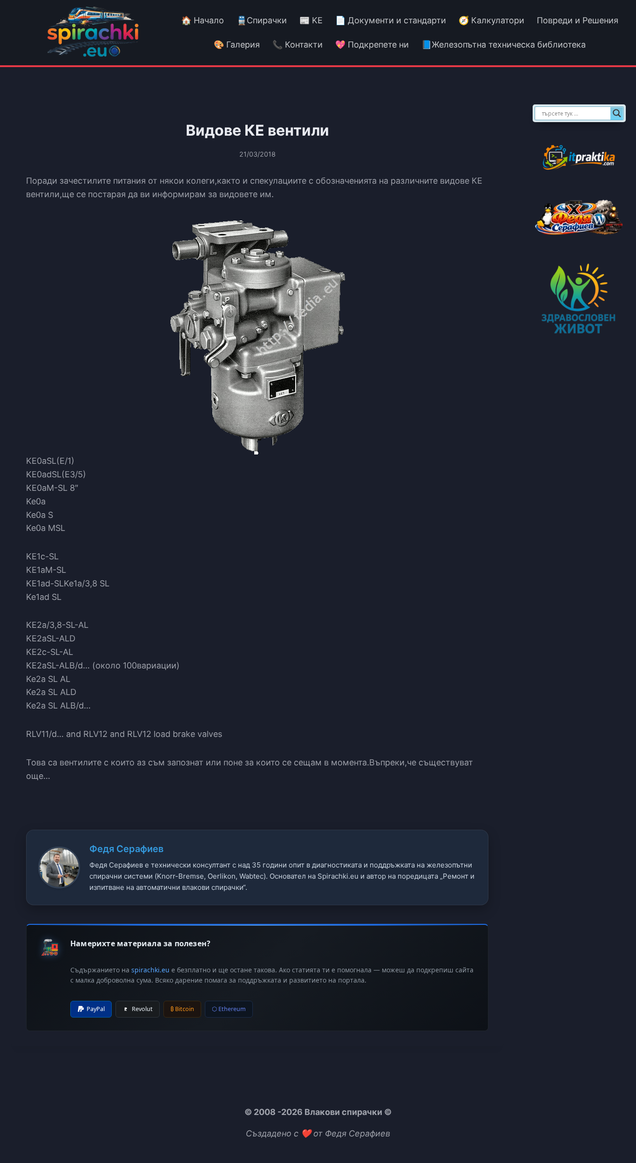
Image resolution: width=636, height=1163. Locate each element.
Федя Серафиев (126, 848)
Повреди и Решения (577, 20)
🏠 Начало (202, 20)
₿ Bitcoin (182, 1009)
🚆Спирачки (262, 20)
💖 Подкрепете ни (372, 44)
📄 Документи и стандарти (390, 20)
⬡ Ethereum (229, 1009)
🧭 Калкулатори (491, 20)
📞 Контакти (297, 44)
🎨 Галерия (237, 44)
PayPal (96, 1009)
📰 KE (311, 20)
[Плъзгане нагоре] (612, 1134)
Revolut (142, 1009)
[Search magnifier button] (616, 113)
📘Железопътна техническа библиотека (503, 44)
